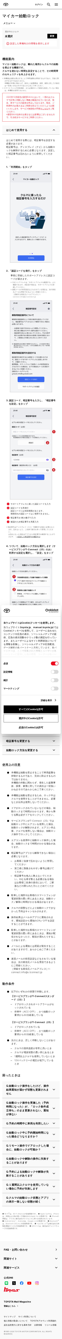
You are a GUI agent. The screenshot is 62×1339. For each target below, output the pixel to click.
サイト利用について (27, 1316)
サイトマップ (10, 1316)
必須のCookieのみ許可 (31, 727)
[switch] (55, 672)
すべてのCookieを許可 (31, 709)
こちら (45, 108)
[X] (14, 1283)
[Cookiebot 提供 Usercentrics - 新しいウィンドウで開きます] (44, 611)
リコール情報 (51, 1325)
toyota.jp (26, 627)
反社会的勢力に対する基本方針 (18, 1325)
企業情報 (38, 1325)
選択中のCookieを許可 (31, 718)
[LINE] (6, 1283)
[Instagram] (36, 1283)
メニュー (8, 23)
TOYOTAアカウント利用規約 (43, 1321)
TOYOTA (6, 4)
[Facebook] (21, 1283)
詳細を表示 (46, 700)
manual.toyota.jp (43, 627)
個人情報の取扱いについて (16, 1321)
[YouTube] (29, 1283)
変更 (52, 36)
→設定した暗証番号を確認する (28, 537)
